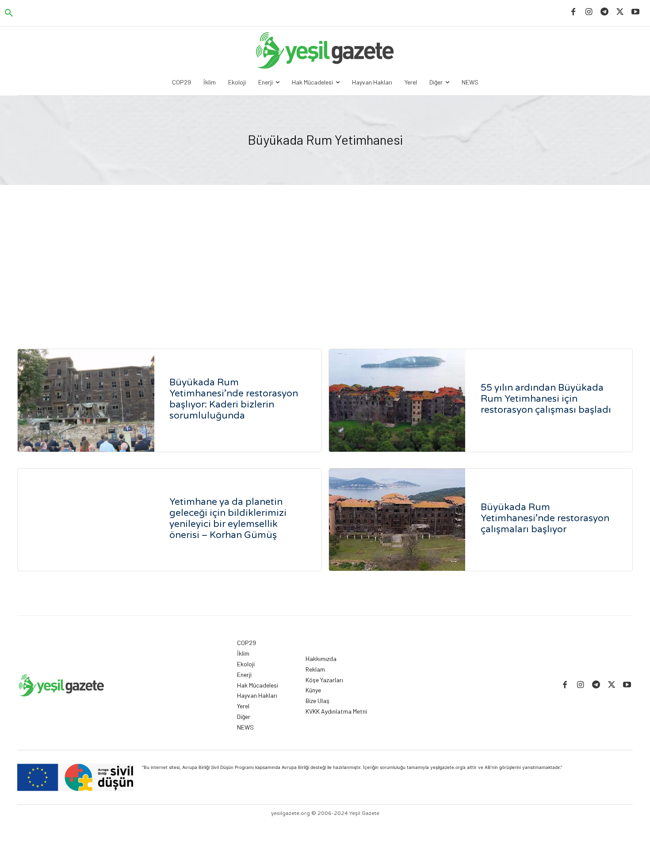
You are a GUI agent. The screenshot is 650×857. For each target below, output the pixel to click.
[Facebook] (573, 12)
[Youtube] (635, 12)
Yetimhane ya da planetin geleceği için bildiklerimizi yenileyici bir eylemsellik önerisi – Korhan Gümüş (228, 518)
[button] (9, 13)
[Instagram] (588, 12)
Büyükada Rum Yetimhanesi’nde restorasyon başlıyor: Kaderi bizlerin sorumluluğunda (233, 399)
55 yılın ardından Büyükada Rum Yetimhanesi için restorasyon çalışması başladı (546, 398)
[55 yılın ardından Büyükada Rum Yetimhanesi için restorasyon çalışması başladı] (397, 400)
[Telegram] (604, 12)
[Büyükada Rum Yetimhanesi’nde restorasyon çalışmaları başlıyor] (397, 520)
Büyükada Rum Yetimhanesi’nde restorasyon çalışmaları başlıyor (545, 518)
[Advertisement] (325, 251)
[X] (620, 12)
